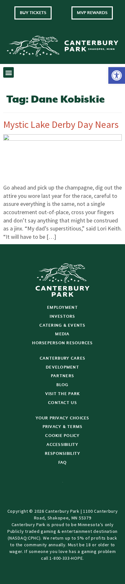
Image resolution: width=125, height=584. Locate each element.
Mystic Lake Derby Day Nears (61, 124)
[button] (116, 75)
